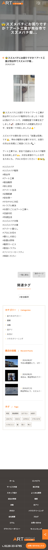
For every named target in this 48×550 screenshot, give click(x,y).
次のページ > (39, 274)
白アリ (9, 329)
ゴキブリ (9, 419)
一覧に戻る (24, 274)
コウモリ (26, 419)
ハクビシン (10, 425)
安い (23, 425)
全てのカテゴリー (14, 316)
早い (29, 425)
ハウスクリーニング (15, 338)
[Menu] (44, 3)
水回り (33, 413)
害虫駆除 (15, 413)
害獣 (9, 320)
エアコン (25, 413)
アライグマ (36, 419)
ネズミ (17, 419)
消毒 (9, 325)
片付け (9, 334)
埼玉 (7, 413)
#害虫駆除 (24, 296)
